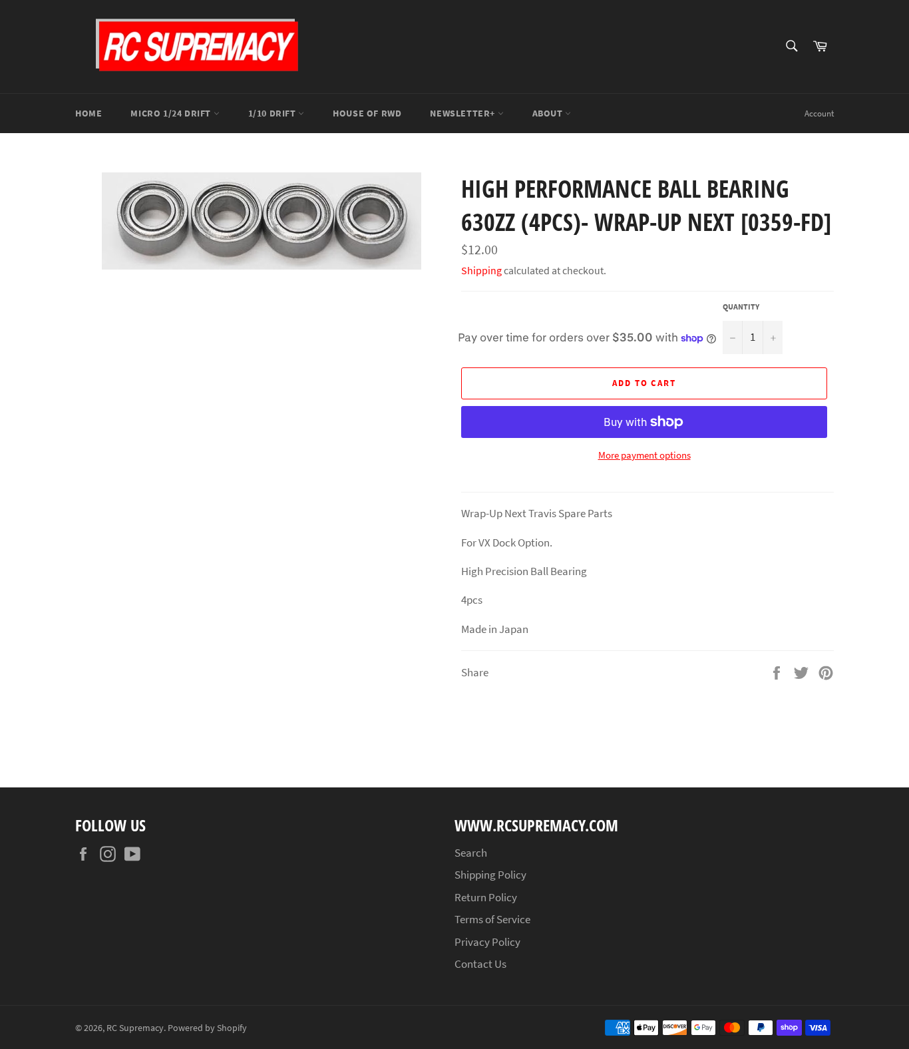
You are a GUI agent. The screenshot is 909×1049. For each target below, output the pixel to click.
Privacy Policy (487, 942)
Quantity (741, 307)
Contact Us (480, 963)
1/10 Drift (273, 113)
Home (88, 113)
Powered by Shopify (207, 1028)
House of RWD (367, 113)
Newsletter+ (463, 113)
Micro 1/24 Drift (171, 113)
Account (819, 113)
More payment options (644, 455)
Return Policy (485, 897)
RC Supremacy (135, 1028)
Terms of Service (492, 919)
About (549, 113)
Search (470, 852)
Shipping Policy (490, 874)
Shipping (481, 270)
